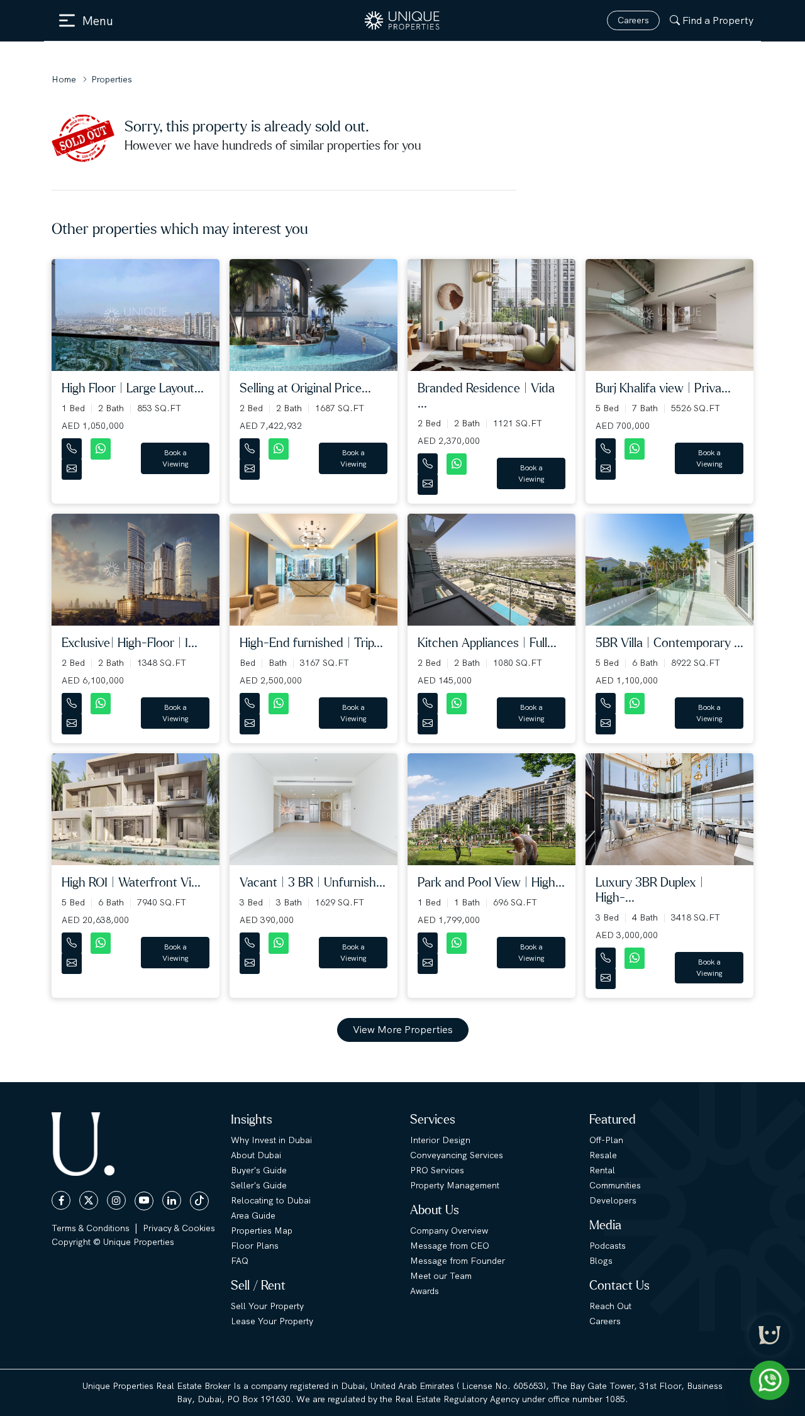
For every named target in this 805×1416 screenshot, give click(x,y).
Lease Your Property (272, 1321)
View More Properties (403, 1029)
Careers (633, 20)
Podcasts (607, 1245)
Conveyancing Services (456, 1155)
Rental (602, 1170)
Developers (612, 1200)
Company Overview (449, 1230)
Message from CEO (449, 1245)
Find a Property (717, 20)
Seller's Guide (259, 1185)
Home (64, 79)
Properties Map (261, 1230)
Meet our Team (441, 1275)
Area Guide (253, 1215)
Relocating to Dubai (271, 1200)
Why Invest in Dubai (271, 1140)
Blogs (601, 1260)
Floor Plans (255, 1245)
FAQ (239, 1260)
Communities (615, 1185)
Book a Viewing (175, 458)
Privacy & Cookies (179, 1228)
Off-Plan (606, 1140)
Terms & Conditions (91, 1228)
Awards (424, 1291)
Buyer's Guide (259, 1170)
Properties (111, 79)
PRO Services (437, 1170)
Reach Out (610, 1306)
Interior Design (440, 1140)
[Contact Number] (73, 446)
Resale (603, 1155)
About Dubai (256, 1155)
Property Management (454, 1185)
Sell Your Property (267, 1306)
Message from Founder (457, 1260)
